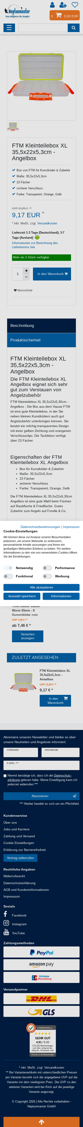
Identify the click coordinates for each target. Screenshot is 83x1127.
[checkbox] (8, 568)
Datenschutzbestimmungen (40, 527)
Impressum (71, 527)
